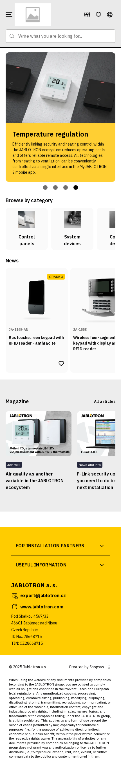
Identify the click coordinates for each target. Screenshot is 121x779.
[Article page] (38, 433)
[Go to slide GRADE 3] (55, 187)
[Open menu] (9, 14)
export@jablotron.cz (43, 595)
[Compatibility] (87, 14)
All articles (104, 401)
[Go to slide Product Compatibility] (65, 187)
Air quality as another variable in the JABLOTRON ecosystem (35, 480)
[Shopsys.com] (109, 667)
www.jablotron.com (41, 607)
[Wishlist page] (98, 14)
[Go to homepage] (47, 14)
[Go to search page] (12, 36)
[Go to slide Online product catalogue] (45, 187)
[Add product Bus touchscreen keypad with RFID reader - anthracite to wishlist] (61, 363)
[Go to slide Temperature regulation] (75, 187)
